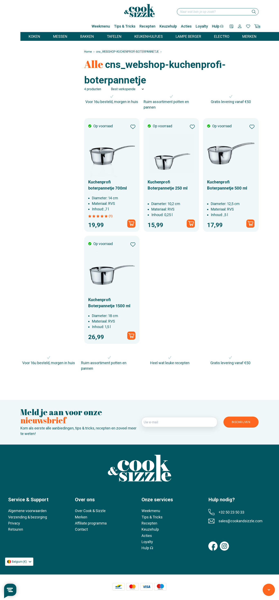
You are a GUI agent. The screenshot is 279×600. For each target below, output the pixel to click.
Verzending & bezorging (27, 517)
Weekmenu (101, 26)
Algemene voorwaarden (27, 511)
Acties (186, 26)
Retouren (15, 529)
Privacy (14, 523)
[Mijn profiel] (239, 26)
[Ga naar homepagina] (139, 10)
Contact (81, 529)
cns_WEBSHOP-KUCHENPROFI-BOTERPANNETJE (127, 51)
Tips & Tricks (124, 26)
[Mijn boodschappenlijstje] (231, 26)
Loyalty (202, 26)
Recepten (147, 26)
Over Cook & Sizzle (90, 511)
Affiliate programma (91, 523)
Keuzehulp (168, 26)
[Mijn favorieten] (248, 26)
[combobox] (218, 11)
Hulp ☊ (217, 26)
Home (88, 51)
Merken (81, 517)
